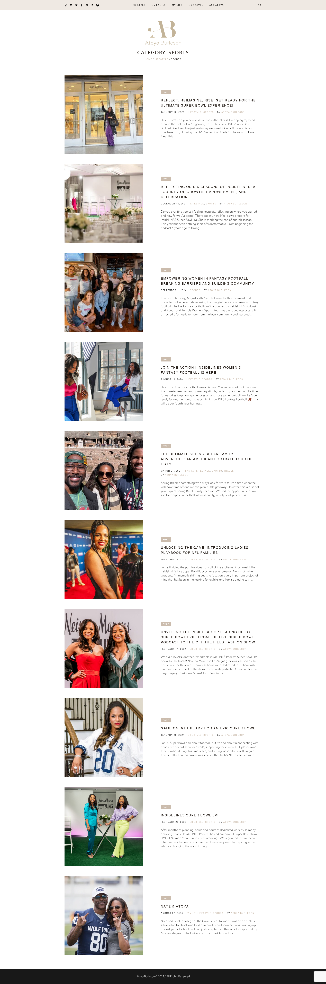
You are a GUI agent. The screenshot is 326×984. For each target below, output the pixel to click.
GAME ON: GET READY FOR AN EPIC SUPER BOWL (208, 728)
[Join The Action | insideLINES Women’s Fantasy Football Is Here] (104, 381)
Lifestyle (161, 59)
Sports (208, 112)
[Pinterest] (71, 5)
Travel (229, 471)
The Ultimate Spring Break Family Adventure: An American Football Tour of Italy (207, 459)
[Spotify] (87, 5)
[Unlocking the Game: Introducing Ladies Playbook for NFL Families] (104, 559)
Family (190, 471)
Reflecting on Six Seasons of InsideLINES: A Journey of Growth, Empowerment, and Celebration (208, 192)
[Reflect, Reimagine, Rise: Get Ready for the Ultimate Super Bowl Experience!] (104, 114)
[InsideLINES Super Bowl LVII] (104, 826)
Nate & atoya (175, 906)
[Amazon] (92, 5)
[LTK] (97, 5)
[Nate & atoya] (104, 915)
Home (148, 59)
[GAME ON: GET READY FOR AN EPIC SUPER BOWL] (104, 737)
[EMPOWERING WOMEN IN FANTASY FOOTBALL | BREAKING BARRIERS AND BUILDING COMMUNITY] (104, 292)
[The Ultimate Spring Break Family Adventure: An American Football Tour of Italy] (104, 470)
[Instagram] (66, 5)
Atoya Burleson (233, 112)
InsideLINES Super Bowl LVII (190, 815)
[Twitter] (76, 5)
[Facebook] (81, 5)
